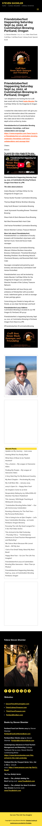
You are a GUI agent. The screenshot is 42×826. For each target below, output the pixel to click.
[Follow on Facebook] (5, 691)
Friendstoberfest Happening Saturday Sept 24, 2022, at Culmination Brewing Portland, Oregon (19, 573)
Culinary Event (27, 37)
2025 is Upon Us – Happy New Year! (18, 486)
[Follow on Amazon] (29, 691)
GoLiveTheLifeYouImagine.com (17, 704)
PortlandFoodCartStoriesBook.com (17, 734)
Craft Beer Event (16, 37)
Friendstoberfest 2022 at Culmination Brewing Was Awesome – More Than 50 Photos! (20, 564)
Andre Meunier (28, 101)
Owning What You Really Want (16, 455)
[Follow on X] (21, 691)
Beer (27, 34)
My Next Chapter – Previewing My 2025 (20, 479)
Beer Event (33, 34)
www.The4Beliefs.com (26, 781)
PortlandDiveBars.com (14, 715)
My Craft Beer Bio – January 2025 (17, 483)
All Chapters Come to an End (16, 490)
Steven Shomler (11, 34)
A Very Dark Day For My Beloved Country (20, 476)
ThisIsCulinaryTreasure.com (16, 707)
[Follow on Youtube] (25, 691)
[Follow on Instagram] (13, 691)
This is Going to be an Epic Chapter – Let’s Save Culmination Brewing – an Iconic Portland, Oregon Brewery (21, 520)
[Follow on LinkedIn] (17, 691)
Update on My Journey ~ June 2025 (18, 451)
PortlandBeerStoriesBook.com (22, 741)
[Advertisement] (21, 422)
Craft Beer (7, 37)
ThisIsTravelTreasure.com (15, 711)
